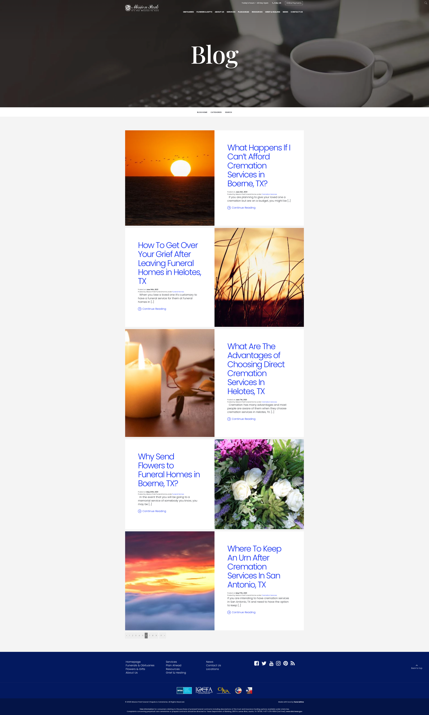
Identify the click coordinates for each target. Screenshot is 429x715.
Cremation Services (269, 194)
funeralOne (299, 702)
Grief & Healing (176, 672)
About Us (132, 672)
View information (147, 709)
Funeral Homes (178, 292)
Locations (212, 669)
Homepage (133, 662)
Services (171, 662)
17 (161, 635)
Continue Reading (243, 207)
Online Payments (294, 3)
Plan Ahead (173, 665)
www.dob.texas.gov (294, 711)
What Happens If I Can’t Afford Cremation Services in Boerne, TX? (258, 165)
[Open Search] (426, 3)
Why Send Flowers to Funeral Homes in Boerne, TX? (169, 470)
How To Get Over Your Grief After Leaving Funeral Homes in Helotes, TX (169, 263)
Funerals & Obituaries (140, 665)
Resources (173, 669)
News (209, 662)
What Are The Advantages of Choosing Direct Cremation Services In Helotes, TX (255, 369)
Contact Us (213, 665)
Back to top (416, 668)
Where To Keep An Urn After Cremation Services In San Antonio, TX (254, 566)
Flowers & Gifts (135, 669)
